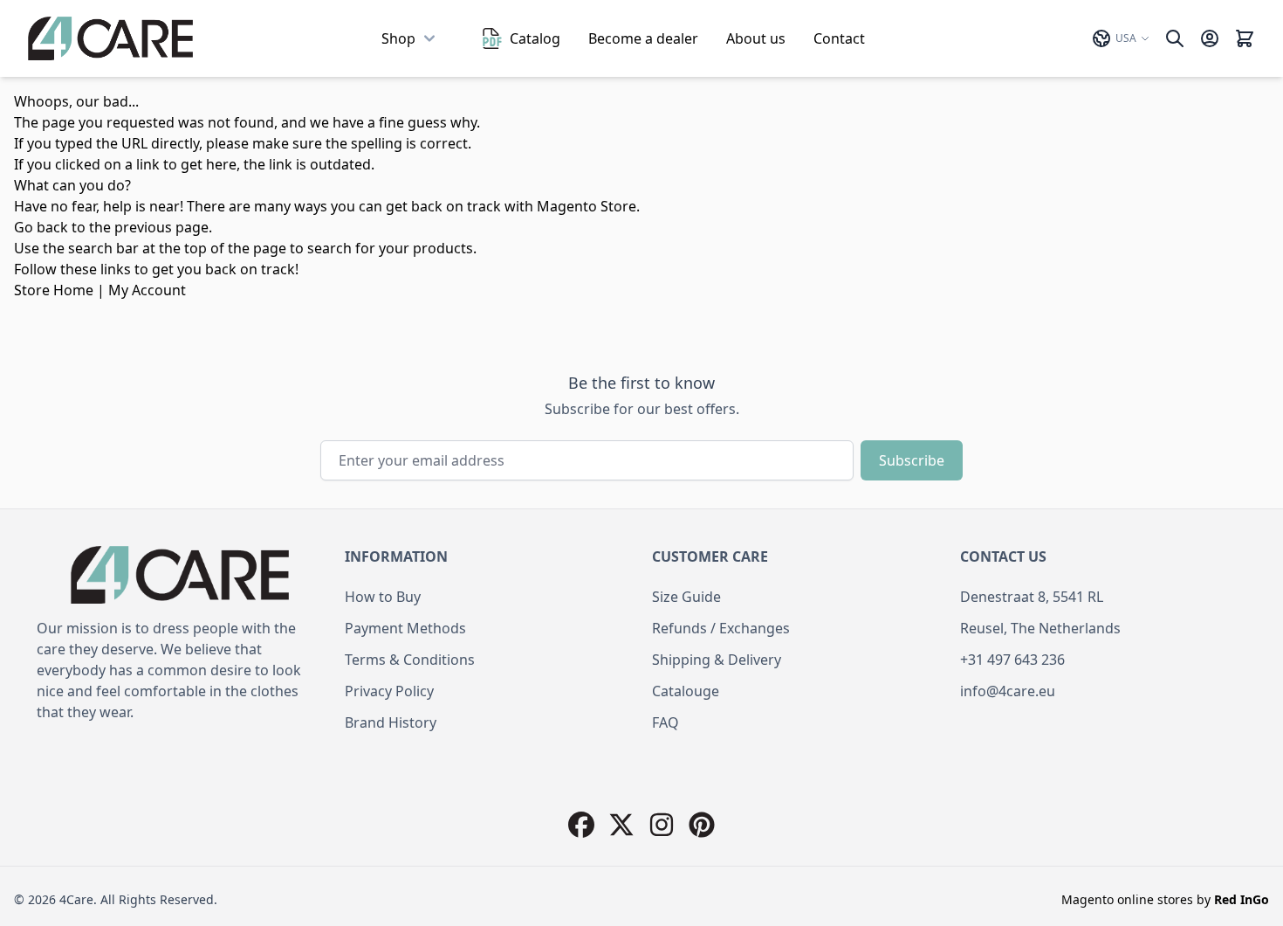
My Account (147, 290)
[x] (621, 825)
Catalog (535, 38)
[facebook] (581, 825)
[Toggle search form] (1174, 38)
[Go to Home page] (110, 38)
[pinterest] (702, 825)
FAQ (665, 722)
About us (756, 38)
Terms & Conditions (410, 659)
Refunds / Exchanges (721, 628)
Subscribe (911, 460)
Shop (398, 38)
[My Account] (1209, 38)
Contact (839, 38)
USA (1125, 38)
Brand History (390, 722)
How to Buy (383, 596)
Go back (41, 227)
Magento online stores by (1165, 899)
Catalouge (685, 691)
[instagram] (661, 825)
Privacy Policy (389, 691)
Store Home (53, 290)
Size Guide (686, 596)
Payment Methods (405, 628)
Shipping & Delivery (716, 659)
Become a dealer (643, 38)
